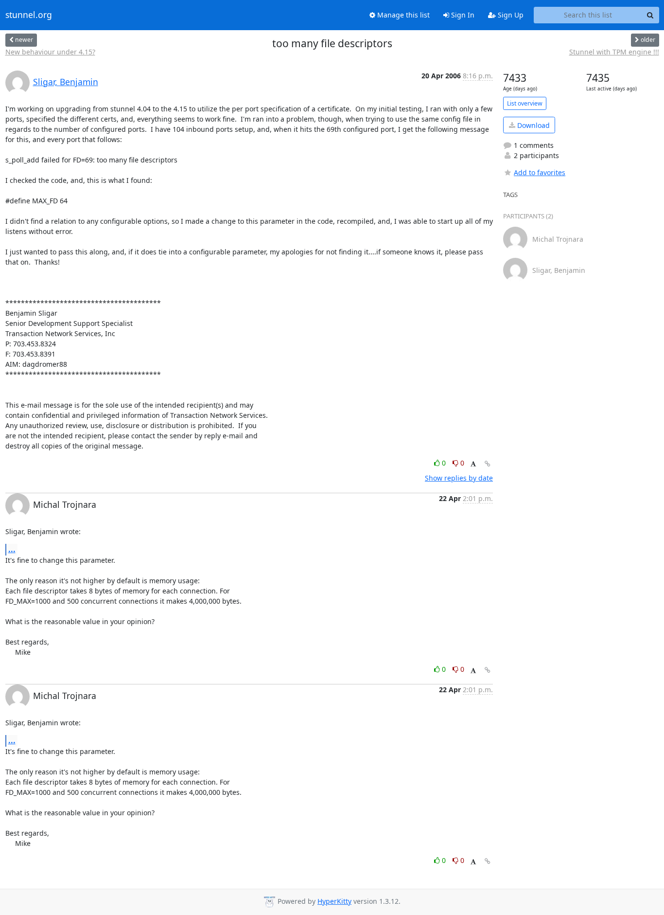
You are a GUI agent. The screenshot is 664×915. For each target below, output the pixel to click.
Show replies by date (459, 478)
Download (532, 125)
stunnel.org (28, 15)
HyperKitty (334, 901)
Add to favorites (539, 172)
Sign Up (510, 14)
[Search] (650, 15)
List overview (524, 103)
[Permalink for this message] (487, 463)
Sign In (461, 14)
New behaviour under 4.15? (50, 51)
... (12, 549)
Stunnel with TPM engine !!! (614, 51)
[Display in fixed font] (473, 464)
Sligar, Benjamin (65, 82)
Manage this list (402, 14)
